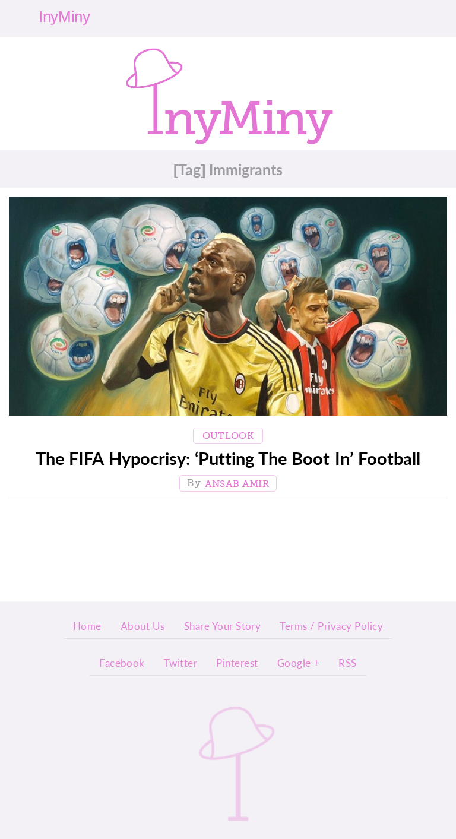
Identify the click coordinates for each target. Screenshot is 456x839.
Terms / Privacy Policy (331, 626)
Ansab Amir (237, 483)
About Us (143, 626)
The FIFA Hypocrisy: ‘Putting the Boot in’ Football (228, 458)
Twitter (180, 663)
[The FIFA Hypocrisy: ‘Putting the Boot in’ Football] (227, 309)
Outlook (228, 435)
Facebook (122, 663)
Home (87, 626)
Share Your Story (222, 626)
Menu (428, 16)
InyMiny (237, 763)
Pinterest (237, 663)
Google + (298, 663)
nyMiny (247, 113)
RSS (347, 663)
